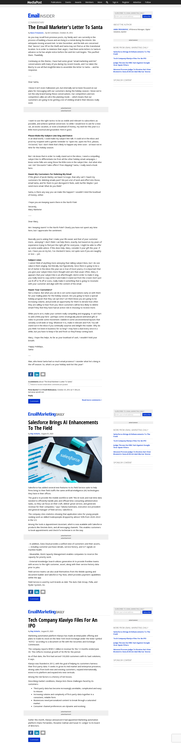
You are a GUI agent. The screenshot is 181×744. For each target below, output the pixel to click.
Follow (148, 2)
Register (125, 2)
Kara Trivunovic (37, 33)
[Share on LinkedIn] (36, 374)
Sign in (115, 2)
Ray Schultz (35, 434)
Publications (56, 2)
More (100, 2)
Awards (78, 2)
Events (68, 2)
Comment (34, 401)
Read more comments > (92, 400)
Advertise (137, 2)
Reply (30, 395)
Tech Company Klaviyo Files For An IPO (129, 58)
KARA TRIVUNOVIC (120, 29)
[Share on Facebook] (30, 374)
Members (89, 2)
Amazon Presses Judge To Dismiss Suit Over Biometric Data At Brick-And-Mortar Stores (132, 70)
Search (107, 2)
